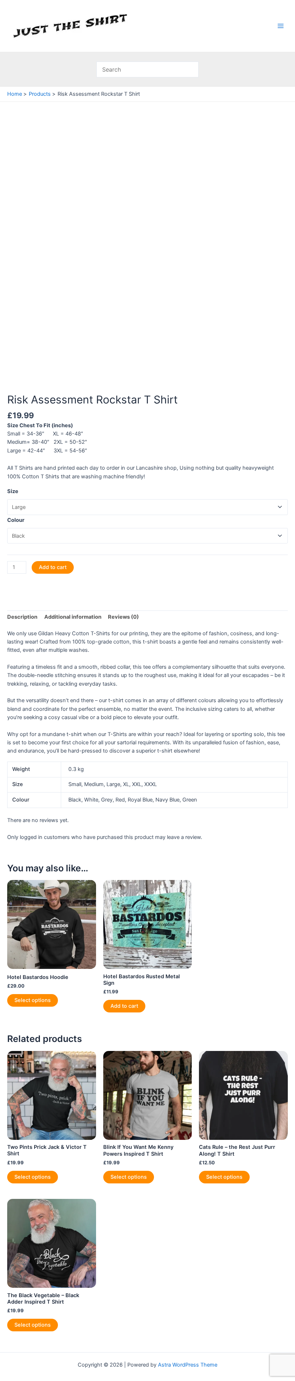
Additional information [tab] (72, 617)
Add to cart (53, 567)
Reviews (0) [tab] (123, 617)
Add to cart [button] (124, 1006)
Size (12, 491)
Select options (32, 1000)
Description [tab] (22, 617)
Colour (15, 520)
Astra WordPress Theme (187, 1365)
